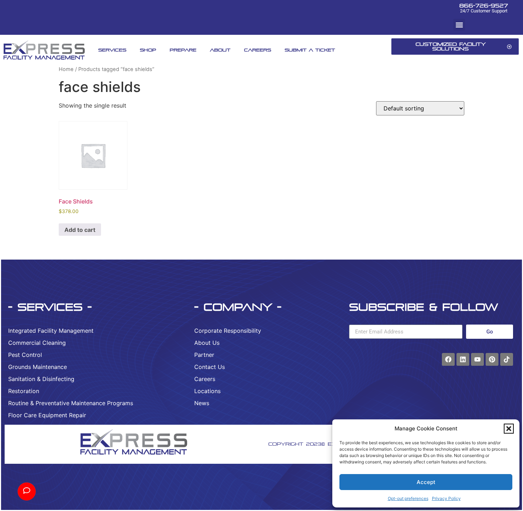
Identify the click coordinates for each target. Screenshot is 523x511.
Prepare (183, 50)
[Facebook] (448, 359)
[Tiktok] (506, 359)
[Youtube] (477, 359)
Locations (207, 391)
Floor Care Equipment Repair (47, 415)
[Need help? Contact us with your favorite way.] (27, 491)
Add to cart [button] (79, 229)
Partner (204, 354)
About (220, 50)
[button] (508, 428)
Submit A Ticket (310, 50)
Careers (257, 50)
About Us (207, 342)
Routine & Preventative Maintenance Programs (70, 403)
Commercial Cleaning (37, 342)
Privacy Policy (446, 498)
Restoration (23, 391)
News (201, 403)
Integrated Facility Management (51, 330)
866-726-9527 (483, 5)
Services (112, 50)
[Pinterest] (492, 359)
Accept (426, 482)
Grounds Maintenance (37, 366)
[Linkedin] (462, 359)
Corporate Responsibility (227, 330)
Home (66, 69)
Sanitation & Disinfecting (41, 378)
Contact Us (209, 366)
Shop (148, 50)
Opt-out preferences (408, 498)
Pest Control (25, 354)
